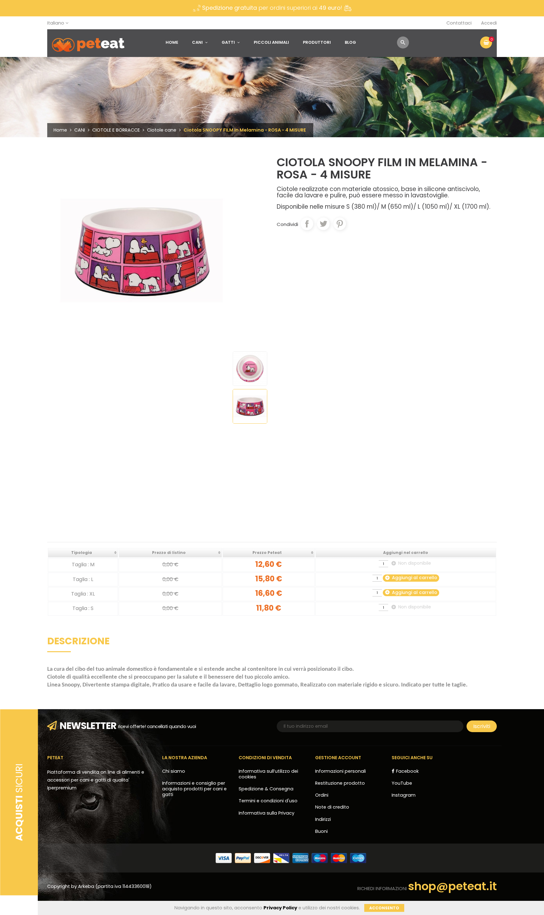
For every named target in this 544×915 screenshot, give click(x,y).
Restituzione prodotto (340, 783)
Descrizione (78, 642)
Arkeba (86, 886)
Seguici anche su (412, 757)
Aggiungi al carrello (411, 577)
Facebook (407, 771)
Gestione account (338, 757)
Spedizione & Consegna (266, 789)
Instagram (404, 795)
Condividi (307, 223)
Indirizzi (323, 819)
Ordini (321, 795)
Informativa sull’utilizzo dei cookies (268, 774)
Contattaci (459, 23)
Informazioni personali (340, 771)
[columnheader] (83, 552)
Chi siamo (173, 771)
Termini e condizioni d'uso (268, 801)
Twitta (323, 223)
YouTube (402, 783)
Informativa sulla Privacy (266, 813)
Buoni (321, 831)
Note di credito (332, 807)
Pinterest (339, 223)
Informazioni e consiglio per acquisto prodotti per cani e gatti (194, 789)
